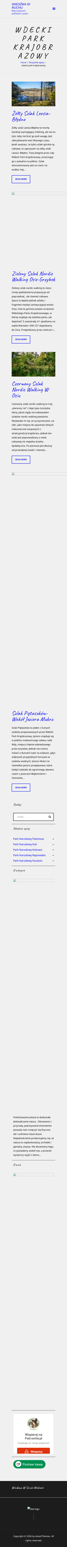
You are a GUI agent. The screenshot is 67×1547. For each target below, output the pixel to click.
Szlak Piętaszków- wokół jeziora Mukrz (32, 716)
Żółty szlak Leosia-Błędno (31, 116)
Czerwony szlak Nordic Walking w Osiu (30, 389)
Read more (21, 179)
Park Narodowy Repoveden (29, 855)
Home (23, 62)
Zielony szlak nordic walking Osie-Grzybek (33, 276)
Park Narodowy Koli (25, 844)
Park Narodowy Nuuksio (27, 860)
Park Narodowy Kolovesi (27, 849)
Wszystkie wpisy (36, 62)
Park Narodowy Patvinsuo (28, 839)
